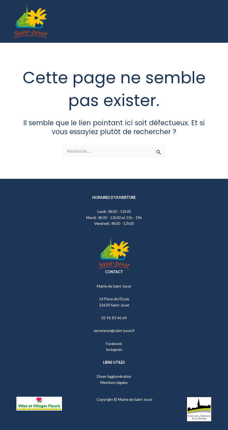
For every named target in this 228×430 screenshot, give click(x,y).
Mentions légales (114, 382)
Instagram (114, 349)
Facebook (114, 343)
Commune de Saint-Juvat (94, 21)
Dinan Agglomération (114, 376)
